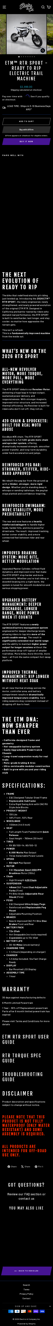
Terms (26, 1289)
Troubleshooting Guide (22, 1077)
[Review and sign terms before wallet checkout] (26, 141)
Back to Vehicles (28, 1271)
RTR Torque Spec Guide (21, 1058)
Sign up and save (26, 1306)
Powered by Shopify (26, 1324)
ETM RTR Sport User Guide (25, 1039)
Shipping (15, 90)
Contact (27, 1298)
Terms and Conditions (27, 1021)
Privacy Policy (26, 1294)
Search (26, 1285)
